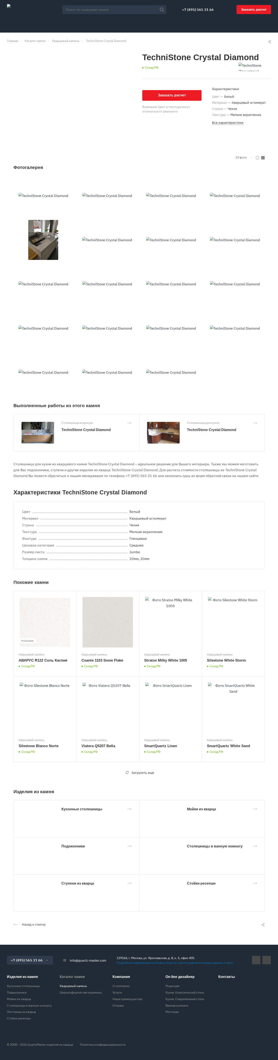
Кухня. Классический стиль (184, 992)
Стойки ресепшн (201, 883)
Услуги (117, 992)
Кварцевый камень (73, 986)
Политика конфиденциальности (103, 1045)
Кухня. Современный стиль (184, 999)
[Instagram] (266, 960)
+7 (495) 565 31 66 (198, 9)
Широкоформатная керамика (81, 992)
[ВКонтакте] (256, 960)
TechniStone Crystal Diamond (86, 430)
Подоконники (73, 846)
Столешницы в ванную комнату (215, 846)
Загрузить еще (142, 773)
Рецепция (172, 986)
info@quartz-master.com (88, 960)
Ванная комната (176, 1005)
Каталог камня (72, 977)
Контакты (226, 977)
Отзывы (118, 1005)
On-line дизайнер (180, 977)
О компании (121, 986)
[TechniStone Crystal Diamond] (43, 196)
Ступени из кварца (77, 883)
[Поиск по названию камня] (163, 9)
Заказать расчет (253, 9)
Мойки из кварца (201, 809)
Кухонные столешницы (81, 809)
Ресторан (172, 1012)
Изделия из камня (22, 977)
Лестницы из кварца (21, 1012)
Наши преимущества (127, 999)
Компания (121, 977)
